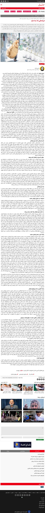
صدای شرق (8, 492)
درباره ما (43, 499)
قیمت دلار (35, 11)
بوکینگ (42, 487)
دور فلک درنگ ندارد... (40, 463)
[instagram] (27, 495)
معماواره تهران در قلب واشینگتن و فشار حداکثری (36, 468)
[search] (1, 1)
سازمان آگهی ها (41, 507)
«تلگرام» (21, 370)
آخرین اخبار (37, 451)
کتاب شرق (4, 8)
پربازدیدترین (22, 451)
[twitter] (42, 379)
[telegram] (44, 379)
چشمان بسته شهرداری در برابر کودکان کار (35, 409)
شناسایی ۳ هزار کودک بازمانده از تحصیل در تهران (33, 421)
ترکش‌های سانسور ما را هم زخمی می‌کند (37, 475)
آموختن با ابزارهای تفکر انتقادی (38, 466)
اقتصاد (29, 492)
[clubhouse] (18, 495)
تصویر (12, 492)
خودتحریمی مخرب (41, 454)
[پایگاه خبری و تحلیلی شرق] (41, 5)
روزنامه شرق (41, 8)
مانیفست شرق (41, 503)
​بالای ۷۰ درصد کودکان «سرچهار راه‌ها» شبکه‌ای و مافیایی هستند (12, 421)
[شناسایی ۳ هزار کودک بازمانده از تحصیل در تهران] (33, 416)
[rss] (29, 495)
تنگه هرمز (7, 11)
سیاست (33, 492)
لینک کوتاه (20, 377)
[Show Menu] (1, 4)
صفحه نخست (42, 492)
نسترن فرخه (37, 68)
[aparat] (20, 495)
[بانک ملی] (22, 447)
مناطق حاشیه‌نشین (23, 374)
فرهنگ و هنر (24, 492)
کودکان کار (31, 374)
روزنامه (42, 16)
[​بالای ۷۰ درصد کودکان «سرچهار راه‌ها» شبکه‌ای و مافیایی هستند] (11, 416)
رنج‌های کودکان (14, 374)
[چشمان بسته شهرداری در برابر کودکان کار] (33, 404)
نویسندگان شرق (41, 505)
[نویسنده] (42, 70)
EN (5, 1)
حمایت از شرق (41, 501)
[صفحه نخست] (7, 1)
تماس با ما (42, 498)
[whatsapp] (38, 379)
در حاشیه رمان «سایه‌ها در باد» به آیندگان (37, 459)
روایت (16, 492)
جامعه (37, 492)
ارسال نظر (40, 439)
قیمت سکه (13, 11)
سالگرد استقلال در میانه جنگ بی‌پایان (38, 461)
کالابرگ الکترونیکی (27, 11)
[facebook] (40, 379)
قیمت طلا (19, 11)
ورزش (19, 492)
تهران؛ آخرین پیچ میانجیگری (39, 470)
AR (3, 1)
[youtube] (16, 495)
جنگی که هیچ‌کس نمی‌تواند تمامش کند (37, 456)
